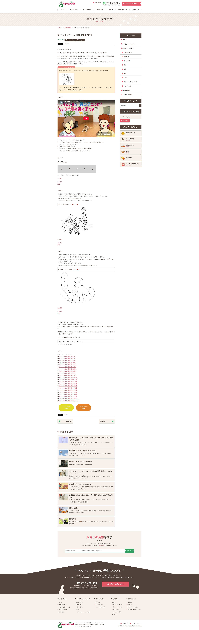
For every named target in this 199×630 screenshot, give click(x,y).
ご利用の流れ (79, 607)
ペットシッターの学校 (83, 407)
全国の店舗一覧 (63, 604)
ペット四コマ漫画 (127, 94)
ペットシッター (128, 86)
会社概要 (130, 602)
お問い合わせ (62, 612)
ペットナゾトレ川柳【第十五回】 (68, 386)
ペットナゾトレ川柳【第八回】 (67, 371)
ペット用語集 (126, 90)
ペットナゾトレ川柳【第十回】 (67, 375)
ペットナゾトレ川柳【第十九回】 (68, 394)
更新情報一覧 (68, 27)
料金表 (77, 609)
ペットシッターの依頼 (66, 407)
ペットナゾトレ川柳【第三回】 (67, 360)
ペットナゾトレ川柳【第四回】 (67, 362)
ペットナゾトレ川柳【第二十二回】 (69, 400)
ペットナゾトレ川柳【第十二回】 (68, 379)
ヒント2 (60, 182)
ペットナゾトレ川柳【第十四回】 (68, 383)
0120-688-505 (88, 583)
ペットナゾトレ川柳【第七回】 (67, 369)
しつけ (125, 77)
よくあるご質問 (99, 604)
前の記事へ (69, 421)
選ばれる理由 (79, 602)
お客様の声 (98, 602)
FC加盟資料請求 (63, 609)
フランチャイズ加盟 (133, 607)
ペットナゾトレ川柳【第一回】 (67, 356)
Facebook (114, 614)
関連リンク (130, 604)
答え (59, 184)
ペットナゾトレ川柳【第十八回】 (68, 392)
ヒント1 (60, 178)
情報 (125, 65)
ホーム (59, 27)
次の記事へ (103, 421)
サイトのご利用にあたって (134, 609)
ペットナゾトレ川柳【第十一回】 (68, 377)
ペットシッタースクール (130, 82)
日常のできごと (80, 40)
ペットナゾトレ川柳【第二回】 (67, 358)
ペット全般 (127, 60)
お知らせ (125, 39)
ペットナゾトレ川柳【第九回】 (67, 373)
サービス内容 (79, 604)
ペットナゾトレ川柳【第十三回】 (68, 381)
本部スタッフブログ (70, 40)
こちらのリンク (102, 545)
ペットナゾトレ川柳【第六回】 (67, 367)
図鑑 (125, 69)
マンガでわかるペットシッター (83, 612)
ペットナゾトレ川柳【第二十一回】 (69, 398)
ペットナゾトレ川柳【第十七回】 (68, 390)
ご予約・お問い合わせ (64, 607)
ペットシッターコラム (129, 44)
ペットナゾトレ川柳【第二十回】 (68, 396)
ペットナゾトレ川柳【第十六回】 (68, 388)
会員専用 (126, 56)
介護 (125, 73)
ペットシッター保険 (100, 607)
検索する (125, 120)
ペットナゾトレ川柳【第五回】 (67, 365)
